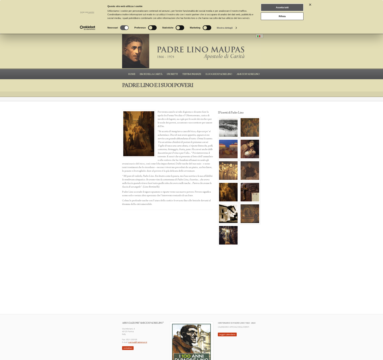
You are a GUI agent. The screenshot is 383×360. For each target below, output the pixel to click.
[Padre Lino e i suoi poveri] (228, 192)
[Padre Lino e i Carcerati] (228, 170)
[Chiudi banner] (310, 5)
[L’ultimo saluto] (228, 235)
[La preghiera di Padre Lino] (249, 192)
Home (131, 74)
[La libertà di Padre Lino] (249, 213)
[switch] (152, 27)
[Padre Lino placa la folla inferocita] (249, 127)
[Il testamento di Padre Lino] (228, 213)
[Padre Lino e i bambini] (249, 149)
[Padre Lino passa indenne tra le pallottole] (228, 149)
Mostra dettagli (225, 28)
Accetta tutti (282, 7)
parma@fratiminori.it (137, 342)
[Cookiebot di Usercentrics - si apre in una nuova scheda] (88, 28)
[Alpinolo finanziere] (228, 127)
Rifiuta (282, 16)
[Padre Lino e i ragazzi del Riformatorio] (249, 170)
